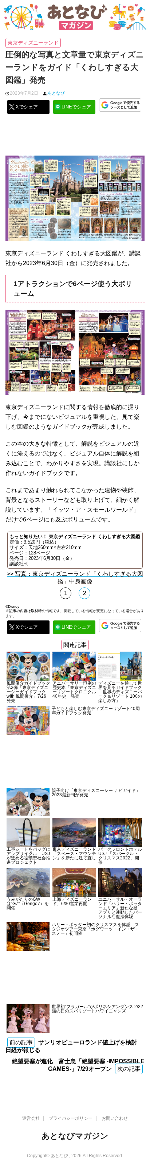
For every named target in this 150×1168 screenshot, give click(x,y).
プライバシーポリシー (70, 1118)
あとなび (56, 93)
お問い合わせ (115, 1118)
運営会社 (31, 1118)
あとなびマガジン (75, 1135)
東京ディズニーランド (33, 43)
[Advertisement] (75, 137)
